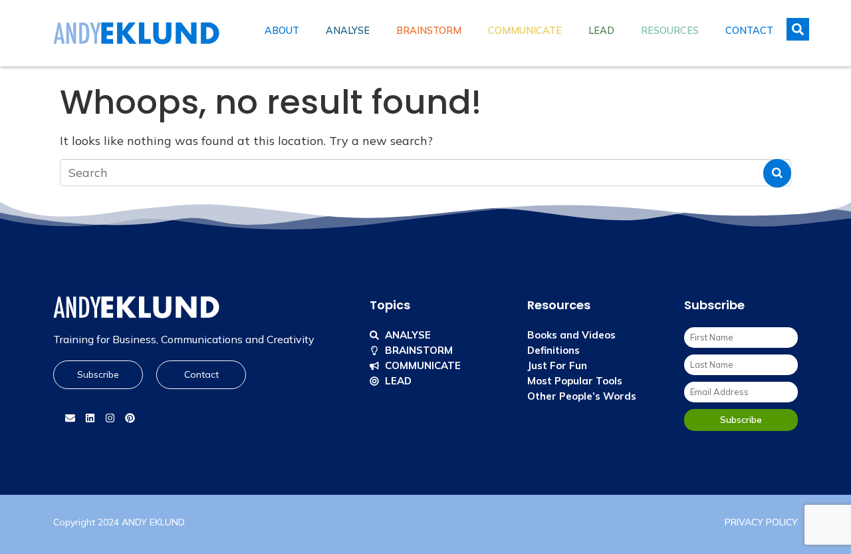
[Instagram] (110, 418)
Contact (749, 31)
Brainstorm (428, 31)
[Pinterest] (130, 418)
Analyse (348, 31)
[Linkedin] (90, 418)
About (282, 31)
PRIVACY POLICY (761, 522)
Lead (601, 31)
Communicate (525, 31)
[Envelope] (70, 418)
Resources (670, 31)
